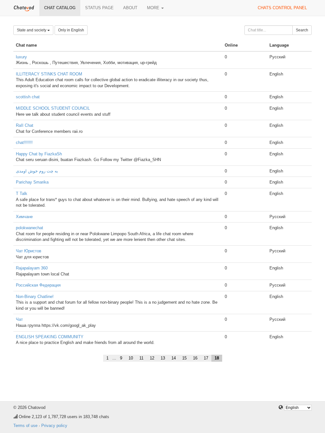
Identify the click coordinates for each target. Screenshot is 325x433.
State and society (32, 30)
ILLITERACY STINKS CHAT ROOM (49, 74)
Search (302, 30)
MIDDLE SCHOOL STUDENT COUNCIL (53, 108)
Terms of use (25, 425)
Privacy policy (54, 425)
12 (152, 358)
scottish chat (28, 96)
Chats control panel (282, 7)
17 (206, 358)
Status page (99, 7)
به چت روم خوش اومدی (37, 171)
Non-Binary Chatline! (35, 296)
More (154, 7)
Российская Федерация (38, 285)
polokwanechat (29, 227)
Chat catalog (60, 7)
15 (184, 358)
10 (131, 358)
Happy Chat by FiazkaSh (39, 154)
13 (163, 358)
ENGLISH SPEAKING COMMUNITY (49, 336)
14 (173, 358)
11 (141, 358)
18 (217, 358)
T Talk (21, 193)
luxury (21, 57)
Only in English (71, 30)
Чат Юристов (28, 251)
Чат (19, 319)
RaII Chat (24, 125)
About (130, 7)
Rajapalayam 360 (32, 268)
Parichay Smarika (32, 182)
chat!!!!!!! (24, 142)
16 (195, 358)
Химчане (24, 216)
